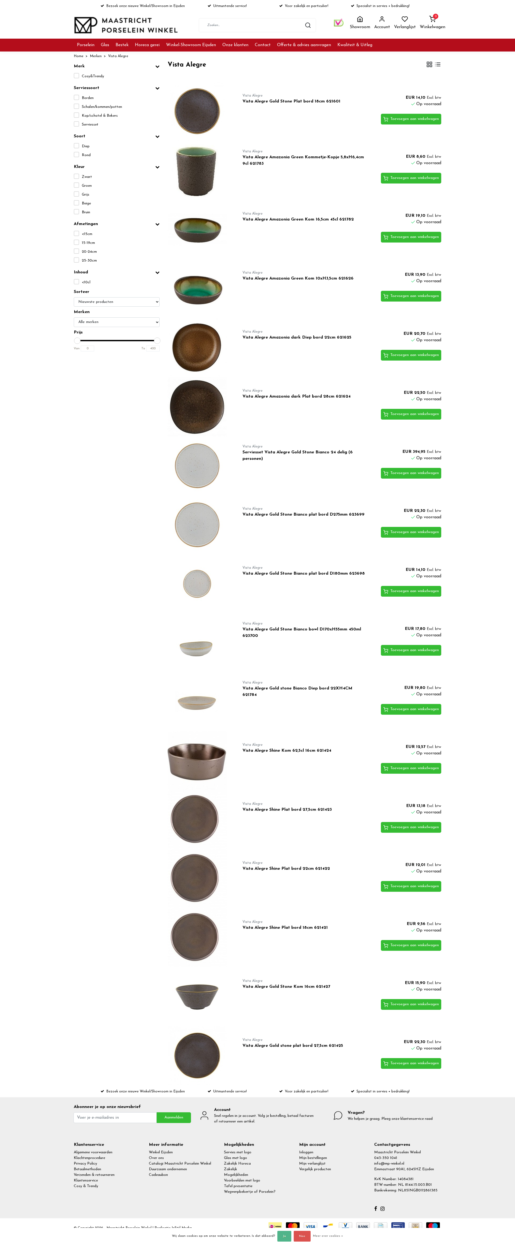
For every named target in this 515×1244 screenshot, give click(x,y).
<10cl (86, 282)
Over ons (156, 1158)
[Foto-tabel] (429, 65)
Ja (284, 1236)
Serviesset (90, 125)
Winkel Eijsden (161, 1152)
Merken (96, 56)
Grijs (85, 195)
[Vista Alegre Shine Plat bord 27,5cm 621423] (199, 819)
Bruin (86, 212)
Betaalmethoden (87, 1169)
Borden (88, 98)
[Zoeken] (308, 25)
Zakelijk (230, 1169)
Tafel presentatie (238, 1186)
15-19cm (88, 243)
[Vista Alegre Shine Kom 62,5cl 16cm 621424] (199, 760)
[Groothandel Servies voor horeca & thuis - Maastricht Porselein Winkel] (126, 25)
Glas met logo (235, 1158)
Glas (105, 45)
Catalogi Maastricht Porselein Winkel (180, 1164)
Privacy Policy (85, 1164)
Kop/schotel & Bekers (100, 116)
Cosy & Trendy (86, 1186)
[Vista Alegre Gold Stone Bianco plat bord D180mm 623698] (199, 583)
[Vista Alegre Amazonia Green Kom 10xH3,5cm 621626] (199, 288)
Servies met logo (237, 1152)
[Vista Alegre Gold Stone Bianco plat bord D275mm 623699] (199, 524)
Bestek (122, 45)
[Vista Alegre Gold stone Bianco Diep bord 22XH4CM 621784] (199, 701)
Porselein (85, 45)
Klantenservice (86, 1181)
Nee (302, 1236)
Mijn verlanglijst (312, 1164)
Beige (86, 203)
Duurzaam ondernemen (168, 1169)
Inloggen (306, 1152)
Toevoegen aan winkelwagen (414, 119)
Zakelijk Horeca (237, 1164)
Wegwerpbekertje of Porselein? (249, 1192)
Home (78, 56)
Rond (86, 155)
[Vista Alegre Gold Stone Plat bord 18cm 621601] (199, 111)
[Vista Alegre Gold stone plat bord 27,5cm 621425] (199, 1055)
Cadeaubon (158, 1175)
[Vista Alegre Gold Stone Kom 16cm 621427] (199, 996)
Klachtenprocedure (89, 1158)
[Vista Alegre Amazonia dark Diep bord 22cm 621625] (199, 347)
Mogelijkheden (236, 1175)
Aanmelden (173, 1117)
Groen (87, 186)
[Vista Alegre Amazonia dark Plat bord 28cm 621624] (199, 406)
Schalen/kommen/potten (102, 107)
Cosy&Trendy (93, 76)
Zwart (87, 177)
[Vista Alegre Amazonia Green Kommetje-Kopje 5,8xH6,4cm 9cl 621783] (199, 170)
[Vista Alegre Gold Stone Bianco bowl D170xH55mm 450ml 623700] (199, 642)
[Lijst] (437, 65)
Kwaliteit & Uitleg (354, 45)
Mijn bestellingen (313, 1158)
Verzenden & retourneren (94, 1175)
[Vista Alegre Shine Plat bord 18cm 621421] (199, 937)
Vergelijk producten (315, 1169)
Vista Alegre (118, 56)
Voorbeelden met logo (242, 1181)
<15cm (87, 234)
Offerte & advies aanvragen (304, 45)
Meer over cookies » (328, 1236)
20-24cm (89, 252)
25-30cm (89, 261)
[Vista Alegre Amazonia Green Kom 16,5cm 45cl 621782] (199, 229)
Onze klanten (235, 45)
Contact (263, 45)
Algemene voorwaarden (93, 1152)
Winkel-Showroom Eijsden (191, 45)
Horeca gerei (147, 45)
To (143, 348)
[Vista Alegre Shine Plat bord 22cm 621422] (199, 878)
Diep (86, 146)
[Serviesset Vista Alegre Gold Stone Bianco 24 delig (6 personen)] (199, 465)
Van (77, 348)
